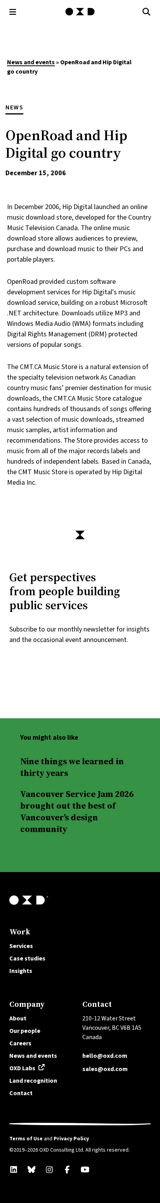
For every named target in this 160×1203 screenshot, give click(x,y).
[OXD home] (80, 12)
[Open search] (146, 12)
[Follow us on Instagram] (49, 1169)
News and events (31, 62)
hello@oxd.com (104, 1055)
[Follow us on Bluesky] (31, 1169)
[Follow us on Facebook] (67, 1169)
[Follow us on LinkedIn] (13, 1169)
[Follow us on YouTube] (85, 1169)
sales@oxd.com (105, 1068)
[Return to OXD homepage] (80, 900)
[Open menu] (13, 12)
